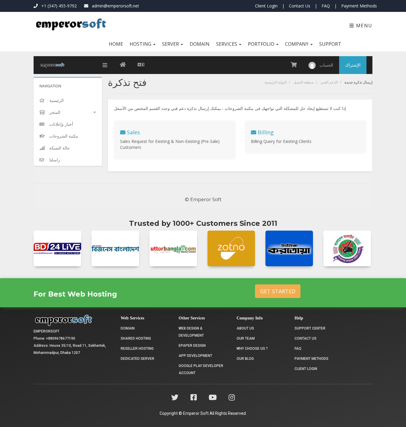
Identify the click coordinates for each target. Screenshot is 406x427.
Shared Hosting (136, 338)
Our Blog (245, 359)
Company (297, 44)
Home (116, 44)
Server (171, 44)
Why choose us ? (252, 348)
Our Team (246, 338)
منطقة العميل (303, 82)
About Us (245, 328)
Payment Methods (359, 6)
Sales (132, 132)
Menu (363, 25)
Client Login (266, 6)
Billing (265, 132)
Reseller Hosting (137, 348)
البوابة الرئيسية (276, 82)
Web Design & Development (191, 332)
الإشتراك (353, 65)
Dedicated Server (137, 359)
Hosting (141, 44)
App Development (195, 356)
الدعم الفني (329, 82)
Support (330, 44)
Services (227, 44)
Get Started (277, 291)
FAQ (326, 6)
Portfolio (262, 44)
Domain (200, 44)
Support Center (310, 328)
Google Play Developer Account (201, 369)
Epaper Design (192, 346)
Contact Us (299, 6)
